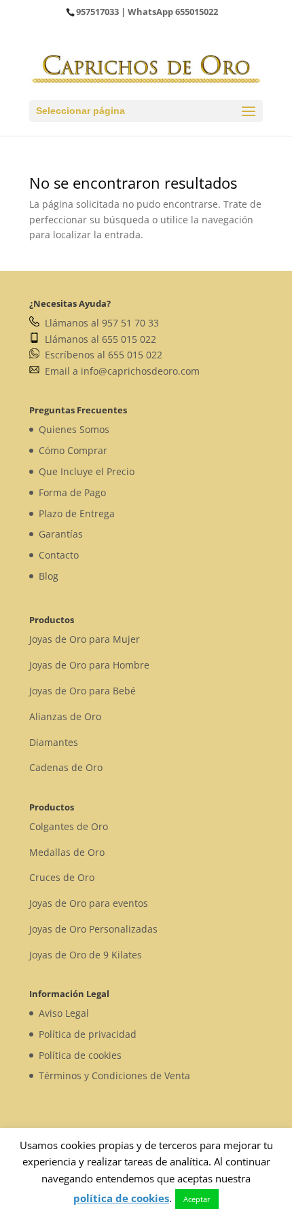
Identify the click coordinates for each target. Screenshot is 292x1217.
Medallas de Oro (67, 852)
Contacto (59, 554)
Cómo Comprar (73, 450)
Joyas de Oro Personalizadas (93, 928)
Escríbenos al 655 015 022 (100, 354)
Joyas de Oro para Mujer (84, 639)
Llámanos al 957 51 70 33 (99, 322)
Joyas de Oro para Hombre (89, 664)
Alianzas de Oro (65, 716)
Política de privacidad (87, 1034)
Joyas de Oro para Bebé (82, 690)
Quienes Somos (74, 429)
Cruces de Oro (61, 877)
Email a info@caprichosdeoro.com (119, 370)
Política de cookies (80, 1055)
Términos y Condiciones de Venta (114, 1075)
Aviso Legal (64, 1013)
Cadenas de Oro (66, 767)
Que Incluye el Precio (86, 471)
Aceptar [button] (197, 1199)
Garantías (61, 533)
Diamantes (53, 742)
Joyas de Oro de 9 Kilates (85, 954)
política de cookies (121, 1198)
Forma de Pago (72, 492)
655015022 (196, 11)
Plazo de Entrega (77, 513)
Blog (48, 575)
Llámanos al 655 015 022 (97, 339)
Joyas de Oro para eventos (88, 903)
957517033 (97, 11)
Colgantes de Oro (68, 826)
